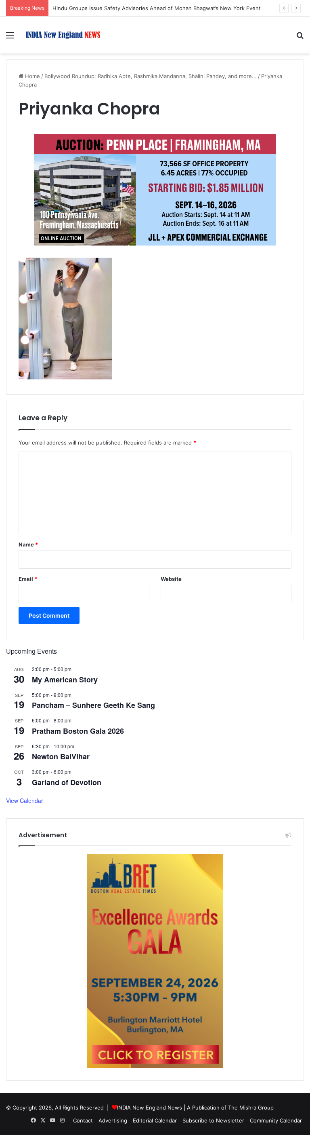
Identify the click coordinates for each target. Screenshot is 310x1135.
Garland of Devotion (66, 782)
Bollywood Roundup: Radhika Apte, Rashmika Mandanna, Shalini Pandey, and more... (150, 76)
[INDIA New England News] (63, 35)
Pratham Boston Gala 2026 (78, 731)
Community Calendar (276, 1120)
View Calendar (24, 800)
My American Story (65, 679)
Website (171, 579)
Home (31, 76)
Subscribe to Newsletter (213, 1120)
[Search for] (300, 38)
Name (28, 544)
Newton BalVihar (61, 756)
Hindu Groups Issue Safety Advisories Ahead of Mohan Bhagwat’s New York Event (156, 8)
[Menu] (10, 38)
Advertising (112, 1120)
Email (28, 579)
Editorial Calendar (155, 1120)
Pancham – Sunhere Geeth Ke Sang (93, 705)
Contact (83, 1120)
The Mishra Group (251, 1107)
